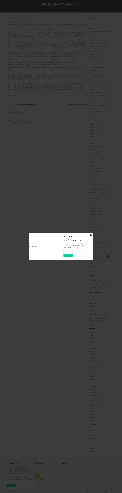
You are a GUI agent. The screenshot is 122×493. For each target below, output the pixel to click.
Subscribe (68, 255)
